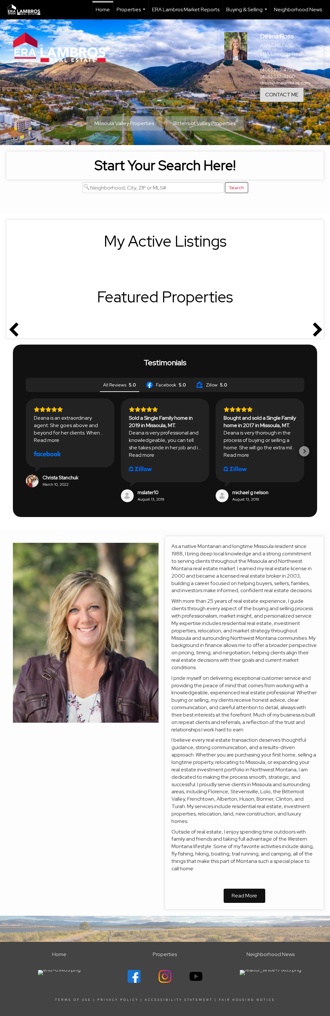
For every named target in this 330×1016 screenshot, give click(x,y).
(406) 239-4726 (277, 70)
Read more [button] (46, 440)
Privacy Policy (118, 1000)
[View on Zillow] (140, 469)
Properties (132, 12)
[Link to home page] (27, 9)
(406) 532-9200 (277, 76)
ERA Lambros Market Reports (185, 9)
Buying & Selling (247, 12)
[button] (26, 451)
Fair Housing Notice (247, 1000)
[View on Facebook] (47, 454)
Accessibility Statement (179, 1000)
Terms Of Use (73, 1000)
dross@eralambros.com (285, 83)
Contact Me (281, 94)
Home (103, 9)
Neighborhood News (298, 9)
